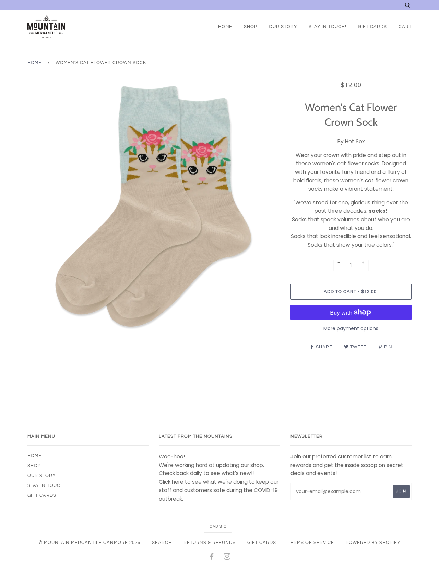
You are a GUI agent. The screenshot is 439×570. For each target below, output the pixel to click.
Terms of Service (311, 542)
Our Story (283, 26)
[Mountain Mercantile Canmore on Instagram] (227, 557)
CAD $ (216, 526)
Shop (250, 26)
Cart (405, 26)
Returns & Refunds (209, 542)
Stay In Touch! (327, 26)
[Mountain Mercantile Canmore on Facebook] (211, 557)
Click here (171, 481)
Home (225, 26)
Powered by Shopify (373, 542)
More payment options (350, 328)
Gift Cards (372, 26)
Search (162, 542)
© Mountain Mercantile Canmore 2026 (89, 542)
